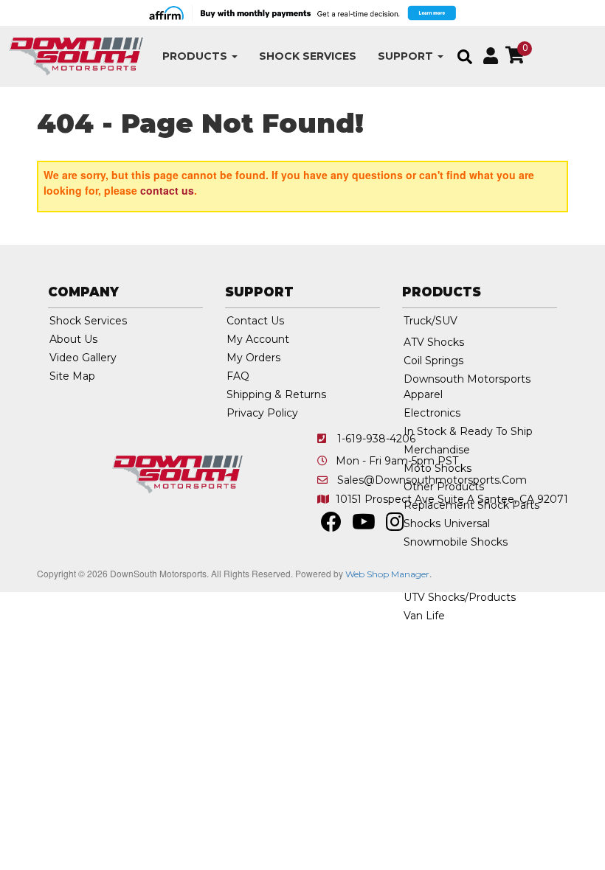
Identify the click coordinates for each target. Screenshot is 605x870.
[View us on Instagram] (395, 525)
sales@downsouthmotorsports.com (432, 480)
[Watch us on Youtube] (364, 525)
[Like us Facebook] (331, 525)
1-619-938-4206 (376, 438)
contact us (167, 190)
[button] (200, 56)
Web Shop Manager (387, 574)
